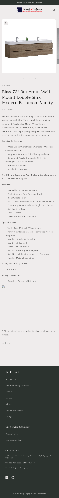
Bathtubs (9, 392)
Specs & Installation (14, 440)
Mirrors (8, 404)
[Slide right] (36, 78)
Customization (11, 434)
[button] (3, 10)
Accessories (10, 379)
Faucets (8, 398)
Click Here (31, 281)
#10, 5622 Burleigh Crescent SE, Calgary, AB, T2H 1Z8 (28, 456)
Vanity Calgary (25, 494)
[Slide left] (23, 78)
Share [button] (7, 343)
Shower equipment (14, 411)
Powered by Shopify (38, 494)
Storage (8, 417)
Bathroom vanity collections (17, 386)
